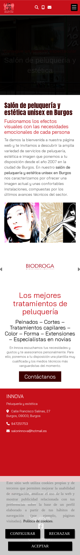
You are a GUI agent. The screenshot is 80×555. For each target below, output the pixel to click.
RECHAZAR (59, 533)
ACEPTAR (40, 546)
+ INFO (39, 82)
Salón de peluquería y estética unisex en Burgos (38, 109)
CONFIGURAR (22, 533)
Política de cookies (37, 521)
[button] (1, 270)
